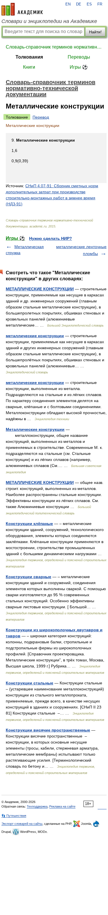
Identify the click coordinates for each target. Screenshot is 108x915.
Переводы (79, 57)
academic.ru (22, 9)
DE (78, 4)
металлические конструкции (35, 335)
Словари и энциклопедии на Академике (49, 21)
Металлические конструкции (35, 429)
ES (89, 4)
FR (99, 4)
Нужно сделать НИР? (50, 238)
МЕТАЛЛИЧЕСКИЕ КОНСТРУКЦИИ (40, 289)
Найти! (95, 32)
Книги (29, 67)
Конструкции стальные (29, 683)
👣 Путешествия (13, 815)
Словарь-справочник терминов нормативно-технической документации (54, 47)
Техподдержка (37, 806)
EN (68, 4)
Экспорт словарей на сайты (21, 823)
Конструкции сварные (28, 576)
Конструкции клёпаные (29, 523)
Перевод (41, 117)
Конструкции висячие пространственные (48, 730)
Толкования (29, 57)
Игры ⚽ (79, 67)
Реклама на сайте (62, 806)
